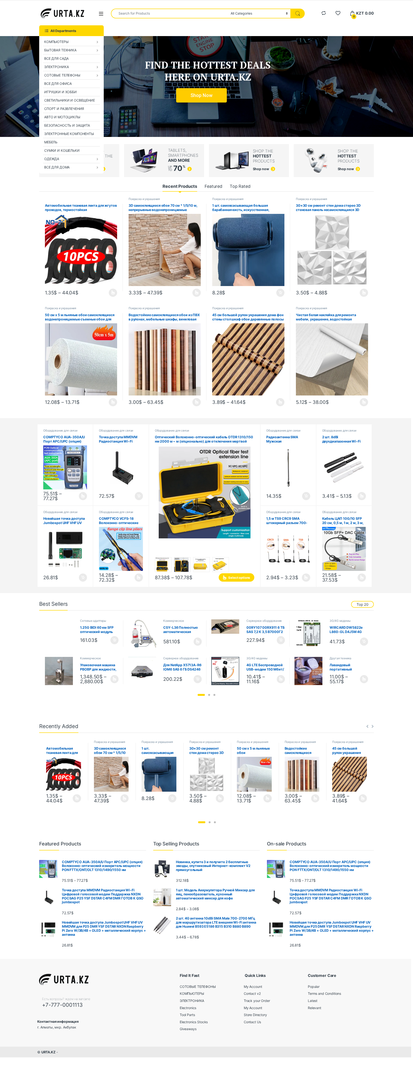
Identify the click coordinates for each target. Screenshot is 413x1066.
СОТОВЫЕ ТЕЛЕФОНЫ (62, 75)
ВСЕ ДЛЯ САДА (56, 58)
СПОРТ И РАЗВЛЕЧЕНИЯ (64, 109)
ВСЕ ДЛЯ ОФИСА (58, 83)
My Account (253, 987)
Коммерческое (173, 620)
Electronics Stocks (194, 1022)
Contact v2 (252, 993)
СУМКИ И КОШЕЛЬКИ (62, 150)
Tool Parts (187, 1015)
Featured (213, 186)
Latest (312, 1001)
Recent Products (180, 186)
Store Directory (255, 1015)
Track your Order (257, 1001)
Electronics (188, 1008)
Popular (314, 987)
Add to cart (280, 293)
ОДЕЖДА (51, 159)
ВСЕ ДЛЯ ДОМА (57, 167)
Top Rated (240, 186)
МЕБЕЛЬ (50, 142)
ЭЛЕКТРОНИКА (56, 67)
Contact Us (252, 1022)
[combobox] (169, 13)
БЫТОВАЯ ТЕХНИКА (60, 50)
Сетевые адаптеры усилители (93, 622)
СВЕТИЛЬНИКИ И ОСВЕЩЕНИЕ (69, 100)
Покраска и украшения (144, 199)
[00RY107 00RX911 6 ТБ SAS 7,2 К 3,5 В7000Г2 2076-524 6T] (227, 626)
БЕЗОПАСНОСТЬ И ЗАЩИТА (67, 125)
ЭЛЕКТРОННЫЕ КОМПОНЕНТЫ (69, 134)
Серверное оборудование (264, 620)
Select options (111, 293)
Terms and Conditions (324, 993)
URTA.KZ (48, 1052)
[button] (201, 695)
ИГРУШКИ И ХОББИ (60, 92)
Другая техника (340, 658)
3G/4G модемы (340, 620)
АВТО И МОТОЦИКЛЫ (62, 117)
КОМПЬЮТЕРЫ (56, 42)
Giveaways (188, 1029)
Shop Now (201, 95)
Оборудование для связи (60, 430)
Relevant (314, 1008)
